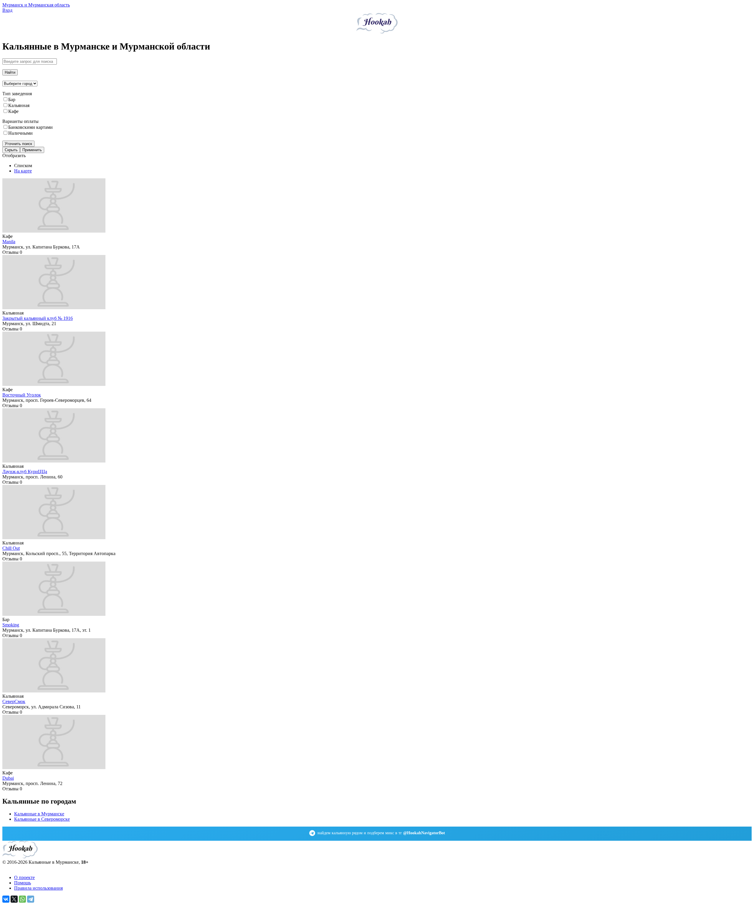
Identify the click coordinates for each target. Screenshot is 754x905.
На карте (23, 170)
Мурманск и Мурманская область (36, 4)
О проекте (24, 877)
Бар (11, 99)
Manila (8, 241)
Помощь (22, 882)
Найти (10, 72)
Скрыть (11, 150)
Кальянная (18, 105)
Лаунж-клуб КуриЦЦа (24, 471)
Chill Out (11, 548)
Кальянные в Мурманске (39, 813)
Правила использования (38, 888)
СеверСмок (13, 701)
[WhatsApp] (22, 899)
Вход (7, 10)
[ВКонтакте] (5, 899)
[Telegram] (30, 899)
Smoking (10, 624)
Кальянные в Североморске (42, 819)
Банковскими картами (30, 127)
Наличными (20, 133)
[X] (14, 899)
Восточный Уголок (21, 394)
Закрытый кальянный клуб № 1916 (37, 318)
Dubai (8, 778)
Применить (32, 150)
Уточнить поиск (18, 143)
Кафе (13, 111)
